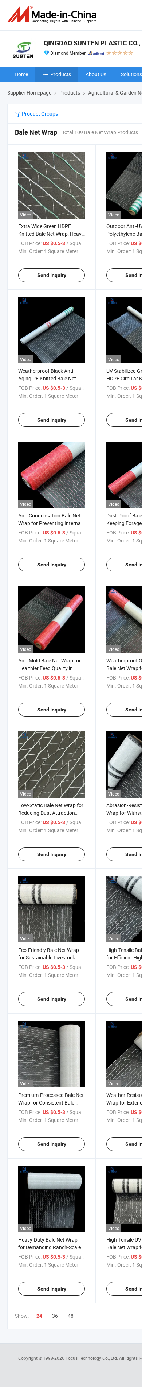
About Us (96, 74)
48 (71, 1315)
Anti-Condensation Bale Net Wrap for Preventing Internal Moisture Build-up (50, 523)
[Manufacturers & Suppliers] (53, 14)
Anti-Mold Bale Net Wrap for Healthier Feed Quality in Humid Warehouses (49, 668)
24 (39, 1316)
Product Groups (39, 113)
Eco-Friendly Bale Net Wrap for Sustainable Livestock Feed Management (48, 957)
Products (60, 74)
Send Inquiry (51, 275)
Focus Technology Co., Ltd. (92, 1358)
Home (21, 74)
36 (55, 1315)
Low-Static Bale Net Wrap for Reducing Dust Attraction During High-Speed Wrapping (50, 813)
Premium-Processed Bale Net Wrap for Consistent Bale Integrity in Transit (51, 1102)
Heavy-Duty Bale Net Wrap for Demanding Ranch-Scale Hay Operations (49, 1247)
